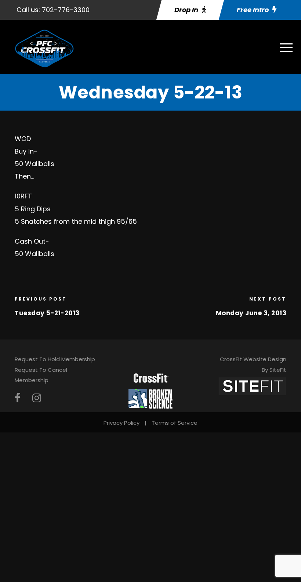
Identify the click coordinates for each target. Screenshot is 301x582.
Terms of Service (174, 423)
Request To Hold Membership (55, 359)
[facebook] (18, 398)
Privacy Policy (121, 423)
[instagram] (36, 398)
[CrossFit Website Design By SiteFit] (252, 385)
